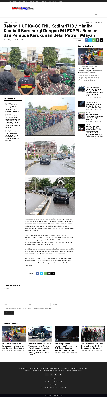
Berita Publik (8, 103)
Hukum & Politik (52, 1)
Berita (20, 1)
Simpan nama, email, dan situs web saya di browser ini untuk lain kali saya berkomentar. (28, 308)
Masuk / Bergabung (13, 1)
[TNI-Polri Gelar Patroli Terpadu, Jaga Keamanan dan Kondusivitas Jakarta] (90, 56)
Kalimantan (8, 114)
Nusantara (25, 1)
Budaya (37, 1)
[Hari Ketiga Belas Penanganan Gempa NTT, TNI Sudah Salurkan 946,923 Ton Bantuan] (81, 104)
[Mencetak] (97, 40)
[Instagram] (51, 374)
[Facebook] (86, 40)
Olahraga (44, 1)
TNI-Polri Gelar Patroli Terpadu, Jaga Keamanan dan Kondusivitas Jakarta (12, 108)
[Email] (101, 40)
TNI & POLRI (32, 1)
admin (86, 66)
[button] (96, 15)
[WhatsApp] (94, 40)
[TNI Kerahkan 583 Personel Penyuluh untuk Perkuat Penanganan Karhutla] (81, 115)
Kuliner (60, 1)
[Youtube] (60, 374)
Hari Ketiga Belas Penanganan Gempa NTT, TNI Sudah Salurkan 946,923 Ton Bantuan (12, 137)
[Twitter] (90, 40)
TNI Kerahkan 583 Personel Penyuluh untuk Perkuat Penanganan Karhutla (94, 117)
